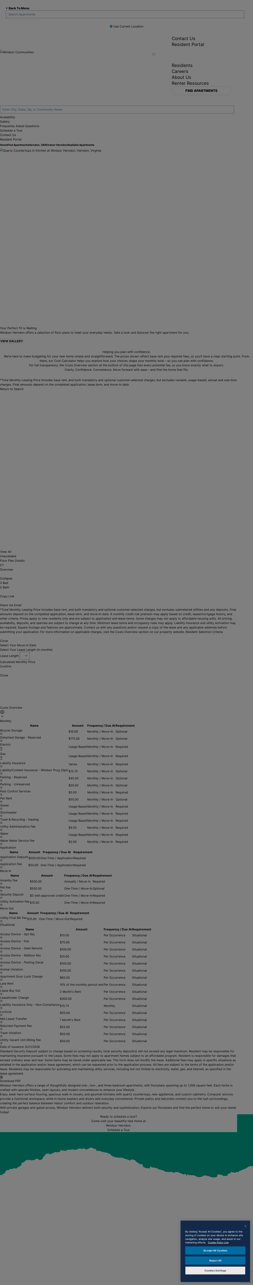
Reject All (215, 1260)
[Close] (245, 1226)
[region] (215, 1251)
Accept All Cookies (215, 1250)
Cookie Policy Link (218, 1242)
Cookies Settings (215, 1270)
